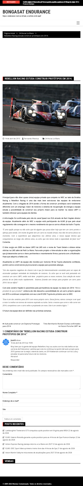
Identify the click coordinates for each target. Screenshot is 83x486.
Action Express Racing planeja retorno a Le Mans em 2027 (28, 444)
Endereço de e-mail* (11, 401)
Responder (15, 360)
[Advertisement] (41, 57)
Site (4, 409)
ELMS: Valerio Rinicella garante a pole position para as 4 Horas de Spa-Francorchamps (49, 3)
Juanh (13, 340)
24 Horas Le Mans (52, 138)
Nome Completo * (10, 392)
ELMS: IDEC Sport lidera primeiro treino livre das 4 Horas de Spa (31, 448)
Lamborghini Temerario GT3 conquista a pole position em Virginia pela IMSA (36, 430)
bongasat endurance (26, 12)
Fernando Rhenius (31, 138)
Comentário (7, 374)
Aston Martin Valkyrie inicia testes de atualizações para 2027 (29, 452)
